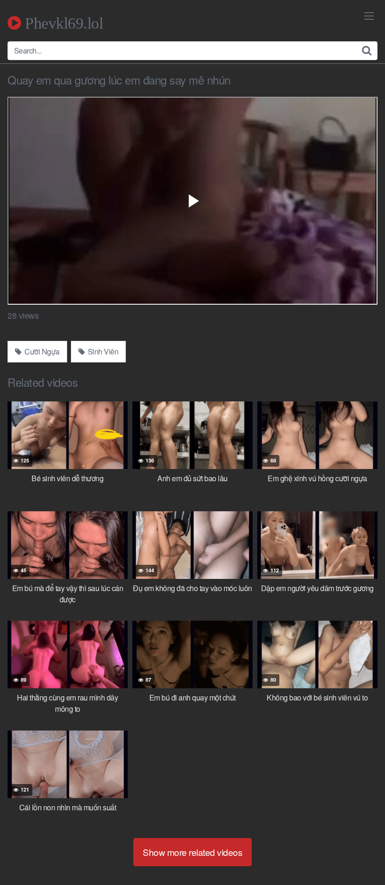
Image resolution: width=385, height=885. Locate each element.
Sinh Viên (102, 351)
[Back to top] (359, 855)
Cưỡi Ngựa (41, 351)
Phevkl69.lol (62, 23)
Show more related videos (192, 852)
